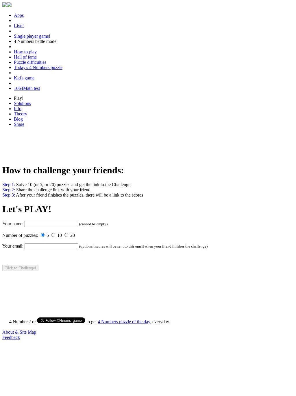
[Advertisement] (148, 145)
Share (19, 124)
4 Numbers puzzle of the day (124, 321)
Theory (20, 113)
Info (17, 108)
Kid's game (24, 77)
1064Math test (27, 88)
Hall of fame (25, 57)
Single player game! (32, 36)
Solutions (22, 103)
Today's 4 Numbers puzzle (38, 67)
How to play (25, 51)
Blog (18, 119)
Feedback (11, 337)
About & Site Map (19, 332)
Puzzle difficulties (30, 62)
